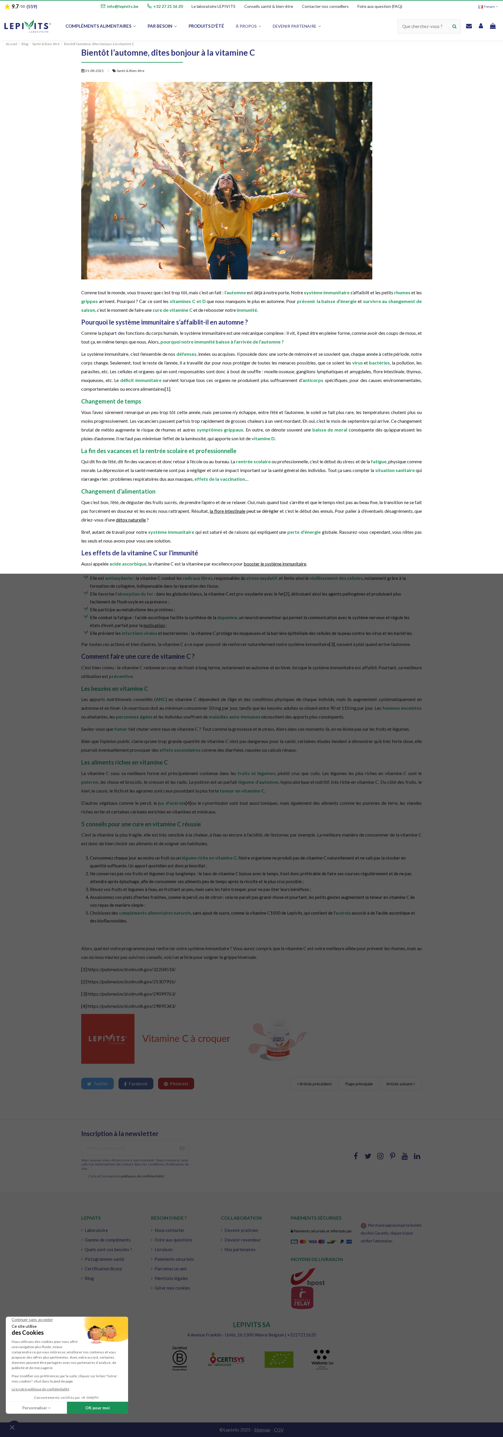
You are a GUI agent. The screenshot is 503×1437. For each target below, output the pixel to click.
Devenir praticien (241, 1230)
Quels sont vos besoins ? (108, 1249)
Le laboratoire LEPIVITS (213, 6)
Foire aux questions (173, 1239)
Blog (89, 1278)
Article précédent (315, 1083)
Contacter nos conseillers (325, 6)
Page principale (359, 1083)
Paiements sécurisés (174, 1259)
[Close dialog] (169, 633)
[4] (188, 803)
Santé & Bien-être (130, 70)
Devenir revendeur (242, 1239)
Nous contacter (170, 1230)
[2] (286, 593)
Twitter (100, 1083)
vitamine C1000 (265, 912)
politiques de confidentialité (142, 1176)
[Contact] (469, 26)
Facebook (138, 1083)
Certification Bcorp (103, 1268)
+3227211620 (301, 1334)
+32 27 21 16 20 (168, 6)
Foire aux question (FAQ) (379, 6)
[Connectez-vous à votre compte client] (481, 26)
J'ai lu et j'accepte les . (126, 1176)
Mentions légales (171, 1278)
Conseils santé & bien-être (268, 6)
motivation (154, 625)
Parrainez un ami (171, 1268)
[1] (167, 389)
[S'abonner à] (182, 1148)
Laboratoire (96, 1230)
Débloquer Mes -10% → (87, 793)
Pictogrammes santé (104, 1259)
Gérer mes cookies (172, 1287)
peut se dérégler (244, 511)
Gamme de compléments (108, 1239)
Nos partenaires (240, 1249)
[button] (297, 26)
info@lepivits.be (122, 6)
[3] (332, 644)
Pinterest (178, 1083)
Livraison (164, 1249)
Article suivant (400, 1083)
